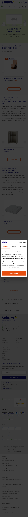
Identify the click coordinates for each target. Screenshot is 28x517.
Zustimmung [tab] (5, 246)
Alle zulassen (14, 273)
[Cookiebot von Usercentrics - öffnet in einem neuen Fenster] (19, 242)
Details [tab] (14, 246)
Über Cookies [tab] (23, 246)
